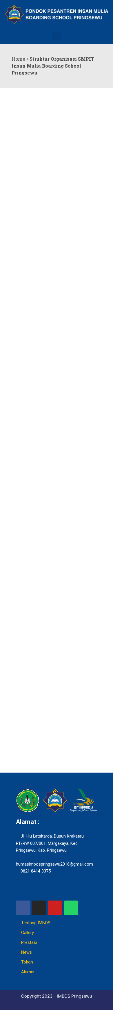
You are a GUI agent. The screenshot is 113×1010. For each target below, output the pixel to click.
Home (18, 59)
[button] (56, 36)
